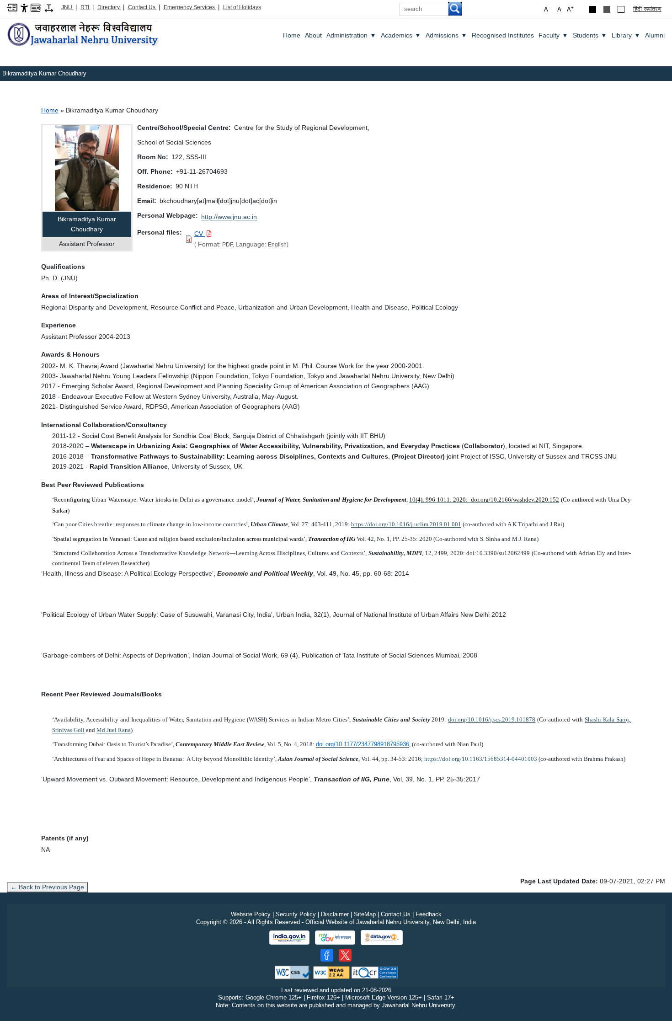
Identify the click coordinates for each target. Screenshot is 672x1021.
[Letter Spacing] (48, 7)
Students (590, 35)
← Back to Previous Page (47, 887)
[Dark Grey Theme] (606, 9)
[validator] (293, 971)
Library (626, 35)
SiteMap (365, 914)
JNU (67, 7)
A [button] (570, 9)
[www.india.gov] (289, 937)
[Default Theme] (621, 9)
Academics (401, 35)
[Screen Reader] (36, 7)
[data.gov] (382, 937)
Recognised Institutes (503, 35)
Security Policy (296, 914)
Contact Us (142, 7)
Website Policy (251, 914)
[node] (84, 34)
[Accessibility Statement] (24, 7)
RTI (85, 7)
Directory (109, 7)
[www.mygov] (335, 937)
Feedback (429, 914)
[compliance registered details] (375, 971)
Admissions (446, 35)
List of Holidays (242, 7)
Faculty (553, 35)
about (313, 35)
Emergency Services (190, 7)
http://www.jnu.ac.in (229, 216)
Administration (351, 35)
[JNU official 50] (345, 955)
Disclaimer (335, 914)
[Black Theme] (592, 9)
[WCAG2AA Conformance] (331, 971)
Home (291, 35)
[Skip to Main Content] (12, 7)
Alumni (655, 35)
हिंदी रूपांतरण (647, 8)
